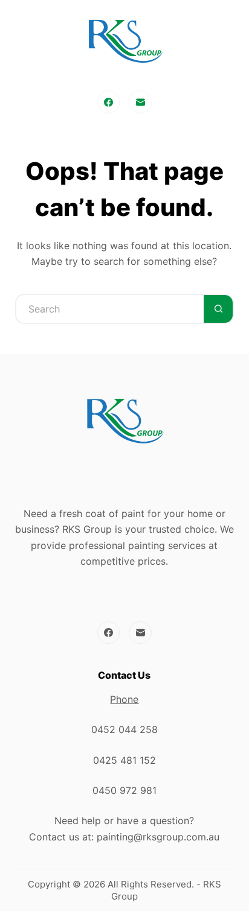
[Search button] (219, 309)
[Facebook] (108, 101)
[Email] (140, 101)
